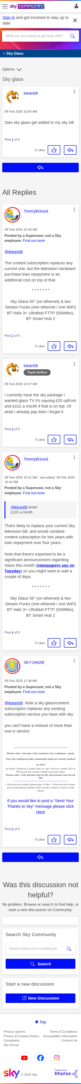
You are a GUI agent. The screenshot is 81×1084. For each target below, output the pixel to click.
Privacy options (14, 1031)
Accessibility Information (60, 1036)
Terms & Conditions (63, 1031)
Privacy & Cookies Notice (21, 1036)
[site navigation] (5, 6)
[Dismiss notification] (75, 20)
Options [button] (8, 69)
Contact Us (69, 1040)
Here (40, 812)
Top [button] (43, 1022)
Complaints (12, 1040)
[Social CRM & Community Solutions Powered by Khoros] (66, 1073)
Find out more (34, 241)
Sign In (75, 7)
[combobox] (36, 36)
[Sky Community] (27, 6)
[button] (74, 91)
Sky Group (11, 1045)
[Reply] (70, 150)
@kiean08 (13, 251)
